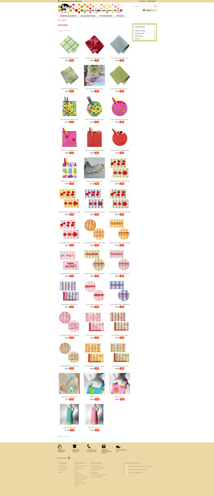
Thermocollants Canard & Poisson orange (69, 212)
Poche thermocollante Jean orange (94, 150)
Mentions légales (79, 468)
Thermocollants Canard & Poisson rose (69, 242)
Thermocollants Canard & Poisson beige (119, 212)
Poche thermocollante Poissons (69, 181)
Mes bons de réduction (97, 476)
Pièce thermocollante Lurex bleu (119, 58)
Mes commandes (96, 465)
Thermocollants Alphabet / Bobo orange (94, 242)
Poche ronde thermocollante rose (119, 119)
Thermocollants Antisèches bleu (69, 304)
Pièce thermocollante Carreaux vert (69, 58)
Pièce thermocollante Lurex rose (94, 88)
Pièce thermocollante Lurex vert (119, 88)
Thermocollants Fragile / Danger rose (119, 273)
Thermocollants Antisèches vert (119, 366)
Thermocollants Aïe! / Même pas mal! (69, 273)
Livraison (77, 472)
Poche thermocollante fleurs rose (69, 150)
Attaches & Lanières (68, 16)
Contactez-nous (143, 1)
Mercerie (120, 16)
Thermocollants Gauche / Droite (94, 304)
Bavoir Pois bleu (94, 396)
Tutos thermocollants (80, 479)
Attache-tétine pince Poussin (69, 396)
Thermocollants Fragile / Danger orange (119, 242)
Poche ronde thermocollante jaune (94, 119)
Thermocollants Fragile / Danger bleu (119, 304)
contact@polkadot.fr (137, 472)
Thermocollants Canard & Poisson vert (119, 181)
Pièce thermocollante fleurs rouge (94, 58)
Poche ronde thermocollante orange (119, 150)
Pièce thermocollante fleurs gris (69, 88)
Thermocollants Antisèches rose (94, 335)
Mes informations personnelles (99, 474)
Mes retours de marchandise (98, 468)
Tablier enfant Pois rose (94, 427)
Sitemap (77, 485)
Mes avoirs (94, 470)
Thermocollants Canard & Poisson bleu (94, 212)
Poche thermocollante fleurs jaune (69, 119)
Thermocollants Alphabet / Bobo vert (69, 366)
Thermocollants (105, 16)
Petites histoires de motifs (81, 476)
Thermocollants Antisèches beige (119, 335)
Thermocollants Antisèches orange (94, 366)
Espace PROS (78, 474)
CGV (76, 470)
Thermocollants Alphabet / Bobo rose (69, 335)
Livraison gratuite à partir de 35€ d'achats (71, 1)
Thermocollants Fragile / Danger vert (94, 273)
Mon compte (152, 1)
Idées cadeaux (78, 481)
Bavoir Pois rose (119, 396)
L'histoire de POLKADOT (81, 465)
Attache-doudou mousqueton (94, 181)
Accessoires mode (88, 16)
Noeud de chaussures (80, 483)
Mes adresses (95, 472)
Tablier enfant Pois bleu (69, 427)
